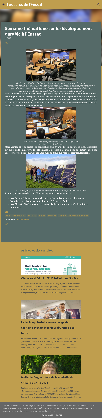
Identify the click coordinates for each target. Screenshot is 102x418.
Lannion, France (22, 219)
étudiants (52, 216)
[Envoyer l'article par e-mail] (6, 213)
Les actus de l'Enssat (24, 4)
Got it (59, 415)
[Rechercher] (45, 4)
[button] (6, 43)
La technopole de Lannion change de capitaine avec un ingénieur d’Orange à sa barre (48, 328)
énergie (42, 216)
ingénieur (63, 216)
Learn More (47, 415)
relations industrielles (78, 216)
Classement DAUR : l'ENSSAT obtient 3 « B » (49, 278)
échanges (32, 216)
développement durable (15, 216)
